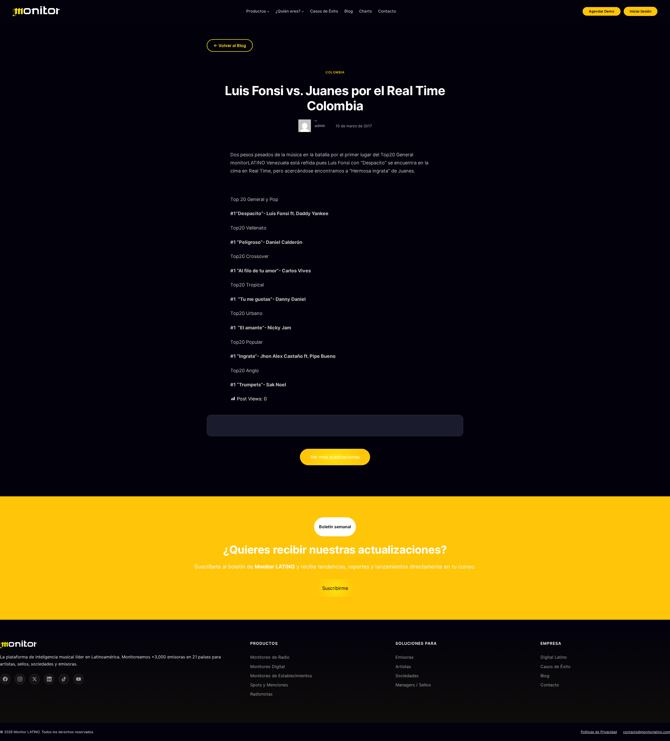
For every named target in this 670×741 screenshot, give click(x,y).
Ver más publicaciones (335, 457)
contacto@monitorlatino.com (646, 732)
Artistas (403, 666)
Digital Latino (553, 657)
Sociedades (406, 675)
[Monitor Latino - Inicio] (36, 11)
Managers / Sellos (413, 684)
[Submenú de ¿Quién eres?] (303, 11)
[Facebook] (5, 679)
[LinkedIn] (49, 679)
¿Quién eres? (288, 11)
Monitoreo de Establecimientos (281, 675)
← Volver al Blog (230, 45)
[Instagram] (20, 679)
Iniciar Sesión (640, 11)
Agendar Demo (601, 11)
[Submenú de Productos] (268, 11)
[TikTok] (64, 679)
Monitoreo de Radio (269, 657)
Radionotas (261, 694)
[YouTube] (78, 679)
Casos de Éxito (555, 666)
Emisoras (404, 657)
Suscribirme (335, 588)
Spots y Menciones (269, 684)
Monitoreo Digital (267, 666)
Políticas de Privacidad (599, 732)
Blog (544, 675)
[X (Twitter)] (34, 679)
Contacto (549, 684)
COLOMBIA (335, 72)
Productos (256, 11)
